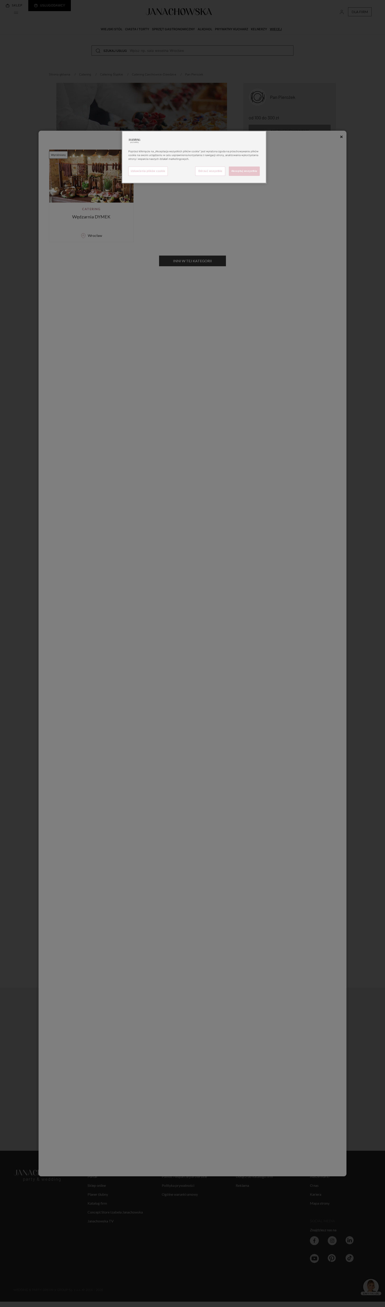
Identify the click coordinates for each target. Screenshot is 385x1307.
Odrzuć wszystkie (210, 171)
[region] (194, 157)
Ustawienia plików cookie (148, 171)
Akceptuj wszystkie (244, 171)
